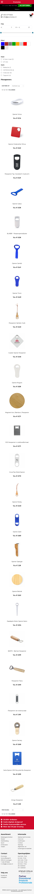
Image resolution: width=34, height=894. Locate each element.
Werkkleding (5, 841)
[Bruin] (6, 44)
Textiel (3, 839)
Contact (20, 843)
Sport (2, 843)
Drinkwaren (4, 844)
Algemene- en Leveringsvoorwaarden (25, 847)
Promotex (17, 2)
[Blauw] (3, 44)
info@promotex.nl (10, 17)
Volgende (11, 90)
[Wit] (29, 44)
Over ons (20, 839)
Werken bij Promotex (24, 837)
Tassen (3, 846)
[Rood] (25, 44)
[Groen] (14, 44)
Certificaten (21, 841)
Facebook (4, 875)
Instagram (4, 877)
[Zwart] (3, 47)
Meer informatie (13, 5)
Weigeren (17, 9)
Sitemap (20, 844)
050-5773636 (8, 15)
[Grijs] (10, 44)
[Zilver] (6, 47)
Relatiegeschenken (7, 837)
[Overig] (21, 44)
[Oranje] (17, 44)
